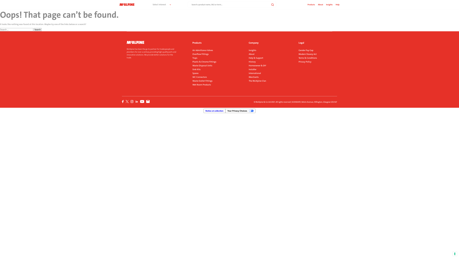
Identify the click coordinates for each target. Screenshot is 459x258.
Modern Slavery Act (308, 54)
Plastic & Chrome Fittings (204, 61)
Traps (194, 57)
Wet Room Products (201, 84)
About (320, 4)
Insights (329, 4)
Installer (252, 69)
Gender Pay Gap (306, 50)
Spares (195, 73)
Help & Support (256, 57)
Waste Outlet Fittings (202, 80)
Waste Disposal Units (202, 65)
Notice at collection (214, 111)
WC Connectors (199, 77)
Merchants (254, 77)
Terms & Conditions (308, 57)
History (252, 61)
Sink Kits (196, 69)
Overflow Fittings (200, 54)
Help (337, 4)
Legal (301, 42)
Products (197, 42)
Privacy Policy (305, 61)
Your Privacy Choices (237, 111)
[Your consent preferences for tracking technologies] (455, 254)
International (255, 73)
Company (254, 42)
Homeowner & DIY (257, 65)
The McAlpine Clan (257, 80)
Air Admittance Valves (202, 50)
